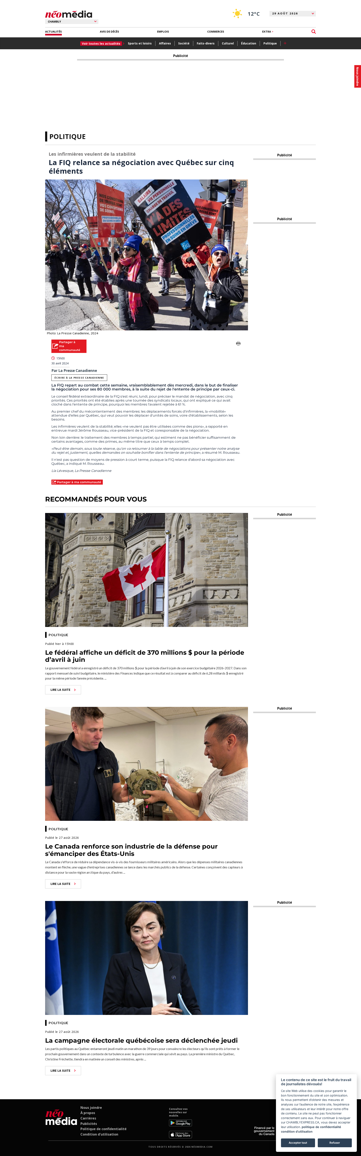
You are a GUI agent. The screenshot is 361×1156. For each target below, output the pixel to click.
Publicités (88, 1123)
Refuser (334, 1142)
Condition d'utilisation (99, 1134)
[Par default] (61, 1123)
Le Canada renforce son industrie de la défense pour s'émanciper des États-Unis (131, 850)
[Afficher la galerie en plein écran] (243, 184)
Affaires (165, 43)
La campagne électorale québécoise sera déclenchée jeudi (141, 1040)
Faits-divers (206, 43)
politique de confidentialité (321, 1127)
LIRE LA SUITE (60, 690)
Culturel (228, 43)
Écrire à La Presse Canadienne (79, 377)
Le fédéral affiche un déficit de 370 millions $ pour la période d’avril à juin (144, 656)
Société (183, 43)
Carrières (88, 1118)
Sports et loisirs (140, 43)
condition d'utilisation (297, 1131)
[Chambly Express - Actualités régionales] (68, 14)
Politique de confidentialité (103, 1129)
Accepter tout (298, 1142)
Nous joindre (91, 1107)
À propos (87, 1113)
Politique (270, 43)
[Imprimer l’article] (238, 344)
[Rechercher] (313, 31)
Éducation (248, 43)
